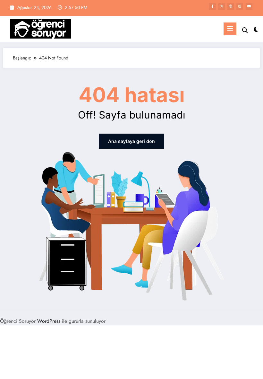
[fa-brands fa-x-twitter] (221, 6)
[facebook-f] (212, 6)
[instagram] (239, 6)
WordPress (48, 321)
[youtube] (249, 6)
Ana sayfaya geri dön (131, 141)
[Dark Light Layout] (256, 29)
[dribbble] (230, 6)
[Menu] (230, 28)
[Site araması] (245, 30)
